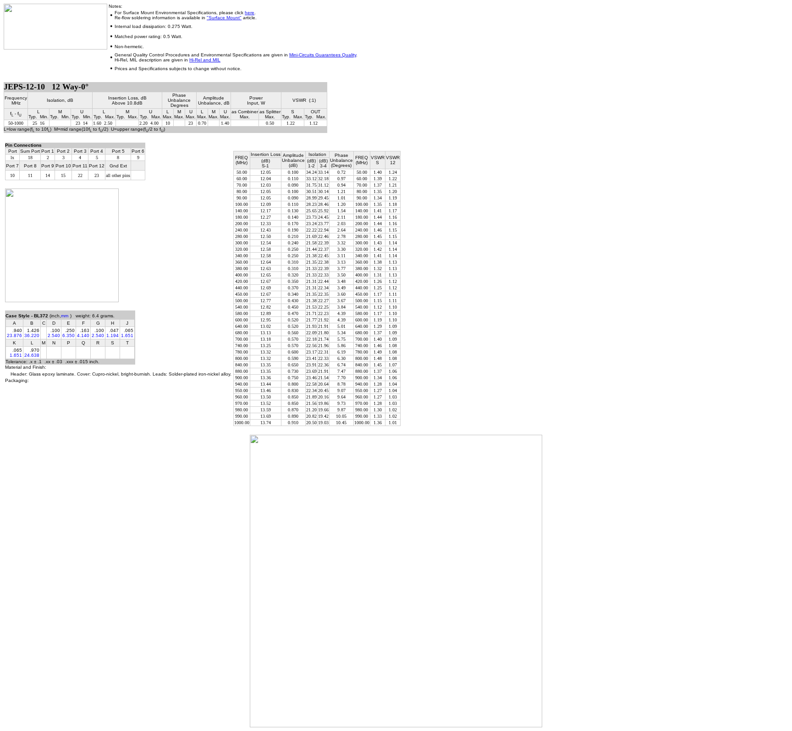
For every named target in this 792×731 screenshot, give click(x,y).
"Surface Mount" (224, 17)
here (249, 12)
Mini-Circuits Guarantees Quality (322, 54)
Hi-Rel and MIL (204, 59)
